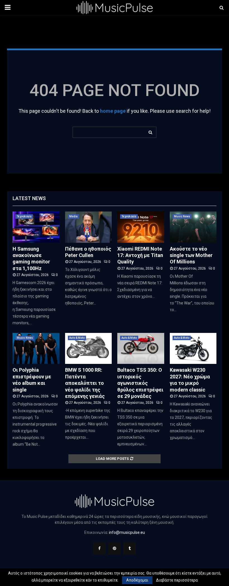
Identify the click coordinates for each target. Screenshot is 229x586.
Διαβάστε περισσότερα (177, 580)
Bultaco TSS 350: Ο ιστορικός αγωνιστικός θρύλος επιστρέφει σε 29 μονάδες (140, 383)
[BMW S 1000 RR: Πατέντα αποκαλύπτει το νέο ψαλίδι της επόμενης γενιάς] (88, 348)
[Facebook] (99, 548)
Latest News (29, 198)
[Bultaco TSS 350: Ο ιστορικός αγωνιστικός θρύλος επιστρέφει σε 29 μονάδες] (140, 348)
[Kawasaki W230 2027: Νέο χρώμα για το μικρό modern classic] (193, 348)
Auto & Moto (77, 337)
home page (113, 111)
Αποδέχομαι (137, 580)
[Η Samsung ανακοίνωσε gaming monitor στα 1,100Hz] (36, 227)
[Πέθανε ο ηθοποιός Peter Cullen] (88, 227)
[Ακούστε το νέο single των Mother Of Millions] (193, 227)
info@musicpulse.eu (127, 532)
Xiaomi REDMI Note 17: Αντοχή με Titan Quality (140, 255)
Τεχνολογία (24, 216)
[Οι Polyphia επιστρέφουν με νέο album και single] (36, 348)
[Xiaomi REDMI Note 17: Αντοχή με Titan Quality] (140, 227)
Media (73, 216)
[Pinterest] (114, 548)
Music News (182, 216)
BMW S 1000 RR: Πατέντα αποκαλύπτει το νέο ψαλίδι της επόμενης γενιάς (85, 383)
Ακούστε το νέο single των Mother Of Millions (191, 255)
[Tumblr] (129, 548)
